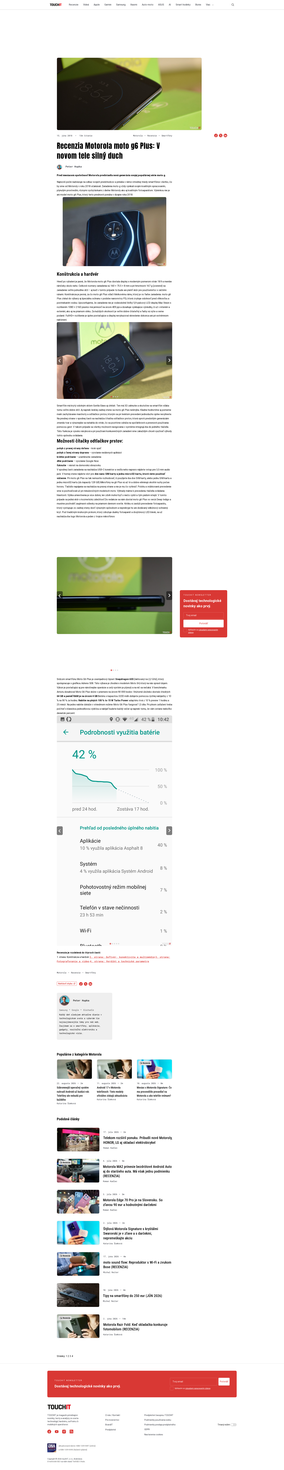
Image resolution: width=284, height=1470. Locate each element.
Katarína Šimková (66, 1103)
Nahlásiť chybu (65, 983)
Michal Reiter (111, 1272)
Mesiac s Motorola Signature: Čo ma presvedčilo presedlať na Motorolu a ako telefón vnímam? (154, 1091)
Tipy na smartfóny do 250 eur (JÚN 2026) (132, 1296)
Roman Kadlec (110, 1148)
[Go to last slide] (60, 360)
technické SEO (54, 1462)
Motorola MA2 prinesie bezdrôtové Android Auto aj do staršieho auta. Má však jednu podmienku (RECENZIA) (137, 1171)
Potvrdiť (203, 623)
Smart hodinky (183, 4)
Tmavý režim (224, 1424)
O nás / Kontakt (112, 1415)
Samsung (121, 4)
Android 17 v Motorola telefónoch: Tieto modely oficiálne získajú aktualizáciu (112, 1091)
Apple (97, 4)
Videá (86, 4)
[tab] (111, 397)
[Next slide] (169, 360)
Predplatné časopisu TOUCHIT (158, 1415)
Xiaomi (133, 4)
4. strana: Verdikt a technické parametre (119, 961)
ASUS (161, 4)
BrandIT (109, 1424)
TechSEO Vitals (78, 1462)
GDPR (147, 1429)
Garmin (107, 4)
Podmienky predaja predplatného (160, 1424)
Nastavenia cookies (153, 1434)
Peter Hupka (74, 166)
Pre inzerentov (112, 1420)
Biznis (198, 4)
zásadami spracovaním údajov (197, 1388)
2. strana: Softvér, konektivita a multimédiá (122, 956)
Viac (208, 4)
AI (170, 4)
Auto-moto (147, 4)
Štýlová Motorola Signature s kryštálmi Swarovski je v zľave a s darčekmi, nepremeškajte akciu (130, 1233)
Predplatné (110, 1430)
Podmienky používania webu (157, 1420)
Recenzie (73, 4)
